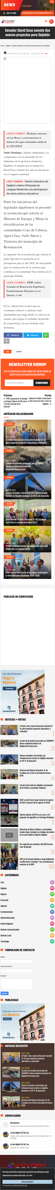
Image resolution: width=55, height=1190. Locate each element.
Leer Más (29, 1175)
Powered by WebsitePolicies (14, 1185)
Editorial (4, 906)
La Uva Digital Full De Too (19, 1133)
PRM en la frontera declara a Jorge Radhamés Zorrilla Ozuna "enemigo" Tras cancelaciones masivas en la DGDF (37, 862)
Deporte (3, 894)
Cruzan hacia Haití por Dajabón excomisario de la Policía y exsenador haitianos (36, 787)
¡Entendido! (27, 1182)
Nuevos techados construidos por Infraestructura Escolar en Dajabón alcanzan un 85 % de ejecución (27, 495)
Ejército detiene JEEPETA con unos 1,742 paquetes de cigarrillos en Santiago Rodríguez (37, 816)
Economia (4, 900)
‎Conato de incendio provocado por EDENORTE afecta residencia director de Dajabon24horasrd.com (25, 466)
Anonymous (15, 1123)
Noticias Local (6, 936)
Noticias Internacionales (10, 930)
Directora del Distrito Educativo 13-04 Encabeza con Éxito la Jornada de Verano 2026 (26, 521)
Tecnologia (5, 942)
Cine (2, 883)
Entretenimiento (7, 912)
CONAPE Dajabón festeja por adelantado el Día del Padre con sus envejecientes (27, 548)
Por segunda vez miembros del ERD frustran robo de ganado (36, 845)
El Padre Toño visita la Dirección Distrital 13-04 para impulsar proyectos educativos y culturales (26, 442)
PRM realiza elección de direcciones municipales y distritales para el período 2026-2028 (27, 574)
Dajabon (19, 351)
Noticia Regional (7, 924)
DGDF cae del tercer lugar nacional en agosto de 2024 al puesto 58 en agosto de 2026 (37, 801)
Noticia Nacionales (8, 918)
